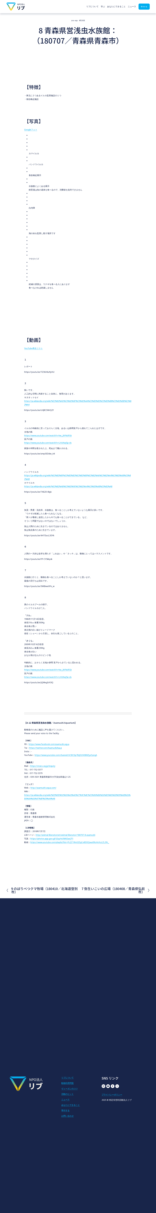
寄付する (144, 6)
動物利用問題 (67, 1083)
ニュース (132, 6)
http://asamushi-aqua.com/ (43, 787)
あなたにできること (116, 6)
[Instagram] (103, 1086)
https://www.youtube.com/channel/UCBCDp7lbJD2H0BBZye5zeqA (66, 755)
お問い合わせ (67, 1115)
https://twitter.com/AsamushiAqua (45, 747)
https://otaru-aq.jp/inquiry (42, 766)
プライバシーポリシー (112, 1094)
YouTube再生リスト (33, 348)
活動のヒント (67, 1094)
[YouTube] (108, 1086)
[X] (117, 1086)
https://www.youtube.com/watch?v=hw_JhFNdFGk (48, 435)
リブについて (92, 6)
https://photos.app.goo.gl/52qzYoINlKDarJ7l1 (51, 838)
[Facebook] (112, 1086)
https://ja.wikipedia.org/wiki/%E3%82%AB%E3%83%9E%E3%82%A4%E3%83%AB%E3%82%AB (68, 486)
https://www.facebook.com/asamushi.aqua (49, 744)
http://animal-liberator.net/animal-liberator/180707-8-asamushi (65, 835)
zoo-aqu (74, 20)
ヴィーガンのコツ (69, 1088)
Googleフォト (30, 129)
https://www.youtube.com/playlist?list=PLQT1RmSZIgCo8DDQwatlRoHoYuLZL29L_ (69, 842)
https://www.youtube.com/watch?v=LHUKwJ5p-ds (47, 442)
